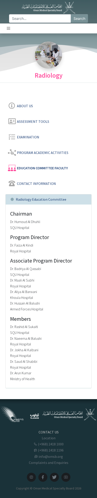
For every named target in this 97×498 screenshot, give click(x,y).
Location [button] (48, 438)
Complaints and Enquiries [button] (48, 462)
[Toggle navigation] (9, 28)
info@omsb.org (50, 456)
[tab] (48, 105)
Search (79, 18)
